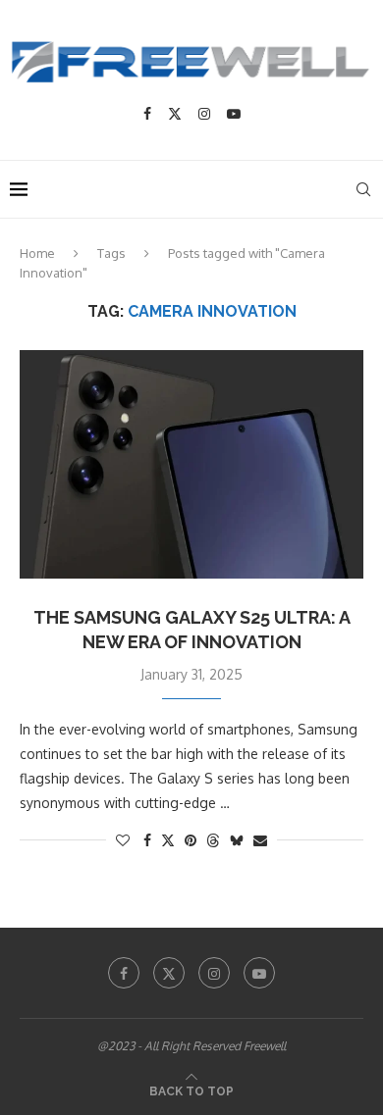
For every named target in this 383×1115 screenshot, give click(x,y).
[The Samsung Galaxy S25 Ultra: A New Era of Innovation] (191, 464)
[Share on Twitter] (168, 840)
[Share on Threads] (213, 840)
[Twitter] (175, 114)
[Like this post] (123, 840)
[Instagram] (204, 114)
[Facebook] (147, 114)
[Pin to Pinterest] (190, 840)
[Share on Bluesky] (237, 840)
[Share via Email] (260, 840)
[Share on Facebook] (147, 840)
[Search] (363, 189)
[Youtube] (234, 114)
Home (37, 253)
